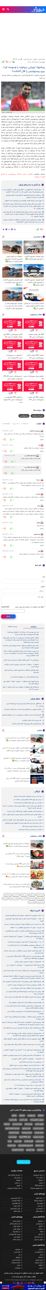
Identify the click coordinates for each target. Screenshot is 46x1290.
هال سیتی (18, 1141)
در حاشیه (17, 1183)
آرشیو (41, 1183)
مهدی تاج (40, 1203)
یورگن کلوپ (16, 1229)
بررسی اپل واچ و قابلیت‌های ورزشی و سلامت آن (28, 800)
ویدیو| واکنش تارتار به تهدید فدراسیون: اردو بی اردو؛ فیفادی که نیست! (23, 1029)
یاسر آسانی (23, 1120)
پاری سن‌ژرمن (39, 1263)
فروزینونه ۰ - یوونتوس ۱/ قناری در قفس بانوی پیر (26, 1059)
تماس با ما (40, 1178)
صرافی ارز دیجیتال (14, 898)
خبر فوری (32, 895)
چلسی (41, 1268)
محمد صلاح (17, 1226)
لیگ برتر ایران (27, 59)
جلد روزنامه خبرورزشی (13, 1188)
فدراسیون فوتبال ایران (25, 1145)
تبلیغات (40, 1180)
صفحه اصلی (41, 59)
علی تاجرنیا (11, 1145)
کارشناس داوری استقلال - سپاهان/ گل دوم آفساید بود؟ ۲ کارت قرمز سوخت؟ (24, 1018)
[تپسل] (1, 1282)
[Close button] (45, 1282)
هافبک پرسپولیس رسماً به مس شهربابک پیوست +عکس (24, 985)
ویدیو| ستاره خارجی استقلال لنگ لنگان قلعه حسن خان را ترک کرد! (24, 998)
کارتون (18, 1186)
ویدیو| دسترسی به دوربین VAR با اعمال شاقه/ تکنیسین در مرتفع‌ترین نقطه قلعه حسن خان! (25, 957)
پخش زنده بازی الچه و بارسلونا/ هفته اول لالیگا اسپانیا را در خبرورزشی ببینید (25, 993)
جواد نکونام (39, 1145)
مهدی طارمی (39, 1124)
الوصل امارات (29, 1141)
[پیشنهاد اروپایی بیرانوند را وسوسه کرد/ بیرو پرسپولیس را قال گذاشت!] (23, 96)
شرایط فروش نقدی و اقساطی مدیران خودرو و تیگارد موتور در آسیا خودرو (22, 816)
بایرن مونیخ (26, 1128)
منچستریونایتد (27, 1133)
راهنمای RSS (39, 1186)
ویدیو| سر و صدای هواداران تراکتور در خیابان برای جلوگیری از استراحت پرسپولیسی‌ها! (24, 932)
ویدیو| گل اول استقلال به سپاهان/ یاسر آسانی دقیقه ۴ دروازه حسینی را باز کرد (21, 688)
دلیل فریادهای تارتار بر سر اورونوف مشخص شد (25, 677)
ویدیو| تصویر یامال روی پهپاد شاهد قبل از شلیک (26, 724)
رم (19, 1255)
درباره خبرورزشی (38, 1175)
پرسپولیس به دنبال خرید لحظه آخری (30, 1062)
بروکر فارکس (7, 895)
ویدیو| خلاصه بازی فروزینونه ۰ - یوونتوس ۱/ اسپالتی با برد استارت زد (25, 966)
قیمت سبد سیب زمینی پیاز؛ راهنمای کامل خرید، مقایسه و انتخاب (22, 820)
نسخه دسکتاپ (23, 1162)
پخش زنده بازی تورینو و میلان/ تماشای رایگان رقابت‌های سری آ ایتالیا (24, 1045)
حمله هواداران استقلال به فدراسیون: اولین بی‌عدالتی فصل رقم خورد (21, 671)
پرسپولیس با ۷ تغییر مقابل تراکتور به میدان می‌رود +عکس (21, 660)
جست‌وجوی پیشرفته (36, 1188)
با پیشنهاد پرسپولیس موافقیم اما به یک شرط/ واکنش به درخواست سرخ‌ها (25, 946)
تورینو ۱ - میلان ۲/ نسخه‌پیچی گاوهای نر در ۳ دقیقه (25, 928)
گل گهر (41, 1234)
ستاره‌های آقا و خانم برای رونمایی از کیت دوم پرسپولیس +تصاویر (22, 1055)
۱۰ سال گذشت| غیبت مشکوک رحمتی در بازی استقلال (25, 1065)
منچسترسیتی (17, 1124)
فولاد (41, 1232)
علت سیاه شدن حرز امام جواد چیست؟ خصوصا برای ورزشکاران (23, 823)
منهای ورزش (35, 698)
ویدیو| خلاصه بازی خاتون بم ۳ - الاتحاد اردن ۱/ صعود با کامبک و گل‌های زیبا (24, 1051)
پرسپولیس (24, 416)
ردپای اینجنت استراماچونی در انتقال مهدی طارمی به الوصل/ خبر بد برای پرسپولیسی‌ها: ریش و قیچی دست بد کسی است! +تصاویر (23, 191)
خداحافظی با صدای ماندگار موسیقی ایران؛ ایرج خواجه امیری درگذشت (25, 705)
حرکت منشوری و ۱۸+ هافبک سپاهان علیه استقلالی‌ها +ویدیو (23, 916)
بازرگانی (37, 791)
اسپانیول (40, 1150)
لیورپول (18, 1257)
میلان (18, 1265)
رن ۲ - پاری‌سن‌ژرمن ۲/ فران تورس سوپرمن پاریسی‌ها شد (24, 942)
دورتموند (17, 1249)
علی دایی (40, 1206)
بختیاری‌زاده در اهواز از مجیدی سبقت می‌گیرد (28, 962)
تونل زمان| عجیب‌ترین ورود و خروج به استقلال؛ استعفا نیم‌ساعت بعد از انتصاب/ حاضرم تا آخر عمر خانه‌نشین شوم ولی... (23, 977)
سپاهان (22, 1115)
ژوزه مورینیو (30, 1150)
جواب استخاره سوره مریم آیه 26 (32, 826)
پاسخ (41, 439)
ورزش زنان (17, 1178)
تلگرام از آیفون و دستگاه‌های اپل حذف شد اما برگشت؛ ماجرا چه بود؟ (24, 710)
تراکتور (14, 1115)
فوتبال (35, 59)
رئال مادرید (12, 1120)
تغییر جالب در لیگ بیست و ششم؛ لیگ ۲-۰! (27, 1085)
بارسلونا (6, 1124)
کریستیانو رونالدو (15, 1224)
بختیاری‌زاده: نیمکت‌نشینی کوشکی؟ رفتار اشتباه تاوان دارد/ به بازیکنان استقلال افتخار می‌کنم (24, 1007)
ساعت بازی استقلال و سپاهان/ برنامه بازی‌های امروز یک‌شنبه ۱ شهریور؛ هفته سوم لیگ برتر (20, 647)
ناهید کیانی (16, 1206)
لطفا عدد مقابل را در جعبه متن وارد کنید (30, 607)
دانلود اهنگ (32, 898)
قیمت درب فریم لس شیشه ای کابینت (30, 830)
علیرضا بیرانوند (37, 416)
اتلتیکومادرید (39, 1252)
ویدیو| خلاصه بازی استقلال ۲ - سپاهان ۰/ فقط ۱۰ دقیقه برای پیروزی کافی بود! (21, 682)
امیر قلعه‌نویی (16, 1203)
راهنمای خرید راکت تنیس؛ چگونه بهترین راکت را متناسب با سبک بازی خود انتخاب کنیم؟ (22, 807)
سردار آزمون (39, 1198)
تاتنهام (41, 1265)
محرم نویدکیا (39, 1133)
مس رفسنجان (38, 1237)
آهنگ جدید (16, 895)
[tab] (33, 626)
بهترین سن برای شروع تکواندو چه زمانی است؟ (28, 803)
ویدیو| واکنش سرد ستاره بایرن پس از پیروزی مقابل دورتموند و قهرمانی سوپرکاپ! (24, 1101)
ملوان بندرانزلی (38, 1240)
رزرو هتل (5, 898)
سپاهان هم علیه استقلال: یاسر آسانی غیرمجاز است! (26, 988)
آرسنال (41, 1249)
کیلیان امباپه (16, 1221)
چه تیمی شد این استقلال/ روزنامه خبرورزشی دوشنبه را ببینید (22, 924)
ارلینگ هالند (16, 1240)
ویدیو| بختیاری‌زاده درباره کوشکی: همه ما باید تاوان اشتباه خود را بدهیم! (23, 972)
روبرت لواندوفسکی (14, 1234)
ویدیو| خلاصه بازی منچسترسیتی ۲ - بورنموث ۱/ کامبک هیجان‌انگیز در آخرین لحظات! (26, 1095)
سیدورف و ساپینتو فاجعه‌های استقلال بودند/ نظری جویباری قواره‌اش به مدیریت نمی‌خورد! (25, 196)
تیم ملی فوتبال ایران (14, 1175)
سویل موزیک (40, 898)
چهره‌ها (18, 1180)
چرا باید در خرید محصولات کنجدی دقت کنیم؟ (28, 796)
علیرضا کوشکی (14, 1133)
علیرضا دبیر (39, 1209)
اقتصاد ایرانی (32, 902)
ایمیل (43, 586)
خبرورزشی (38, 9)
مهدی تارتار (28, 1124)
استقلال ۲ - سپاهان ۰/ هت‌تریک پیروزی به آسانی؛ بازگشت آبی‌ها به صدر (21, 666)
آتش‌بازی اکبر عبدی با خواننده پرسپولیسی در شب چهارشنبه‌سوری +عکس (23, 716)
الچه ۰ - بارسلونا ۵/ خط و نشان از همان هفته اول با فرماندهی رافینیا (25, 920)
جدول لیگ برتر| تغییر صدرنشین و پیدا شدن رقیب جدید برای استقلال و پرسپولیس (24, 1081)
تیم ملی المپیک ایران (12, 1128)
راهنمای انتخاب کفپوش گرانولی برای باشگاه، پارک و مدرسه (24, 811)
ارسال (8, 616)
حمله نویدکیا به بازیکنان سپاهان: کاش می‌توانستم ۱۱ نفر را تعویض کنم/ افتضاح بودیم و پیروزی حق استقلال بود (25, 1034)
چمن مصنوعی (40, 895)
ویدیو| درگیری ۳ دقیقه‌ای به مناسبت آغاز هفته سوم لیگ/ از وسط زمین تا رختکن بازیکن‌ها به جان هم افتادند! (23, 1023)
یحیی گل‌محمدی (15, 1209)
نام (44, 577)
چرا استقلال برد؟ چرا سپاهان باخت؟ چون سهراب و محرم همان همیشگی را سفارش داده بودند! (24, 1075)
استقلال (40, 1115)
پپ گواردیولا (16, 1232)
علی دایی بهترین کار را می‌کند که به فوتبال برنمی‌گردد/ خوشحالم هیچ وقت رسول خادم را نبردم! (23, 633)
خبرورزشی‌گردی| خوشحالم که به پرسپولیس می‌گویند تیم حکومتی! (25, 1012)
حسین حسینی (38, 1128)
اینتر (9, 1141)
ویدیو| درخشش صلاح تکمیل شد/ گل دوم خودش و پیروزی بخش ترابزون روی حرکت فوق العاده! (23, 1070)
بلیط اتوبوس (40, 902)
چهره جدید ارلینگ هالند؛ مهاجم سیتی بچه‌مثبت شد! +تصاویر (22, 201)
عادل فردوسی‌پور (15, 1198)
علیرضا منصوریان (17, 1150)
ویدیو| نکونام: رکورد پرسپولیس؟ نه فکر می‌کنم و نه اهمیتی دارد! (22, 982)
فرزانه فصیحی (16, 1201)
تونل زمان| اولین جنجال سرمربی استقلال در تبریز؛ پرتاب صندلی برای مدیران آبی (24, 952)
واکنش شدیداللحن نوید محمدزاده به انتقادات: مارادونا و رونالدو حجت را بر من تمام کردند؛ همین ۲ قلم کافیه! (23, 221)
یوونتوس (17, 1268)
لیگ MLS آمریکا (25, 1137)
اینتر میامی (39, 1141)
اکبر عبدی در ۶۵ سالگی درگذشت (31, 720)
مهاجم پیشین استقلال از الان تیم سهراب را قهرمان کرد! (25, 1003)
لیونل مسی (12, 1137)
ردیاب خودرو (24, 895)
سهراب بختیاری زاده (36, 1120)
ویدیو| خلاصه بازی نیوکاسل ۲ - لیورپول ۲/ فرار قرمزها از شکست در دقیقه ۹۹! (23, 937)
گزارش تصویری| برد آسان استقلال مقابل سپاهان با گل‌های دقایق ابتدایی (24, 1040)
